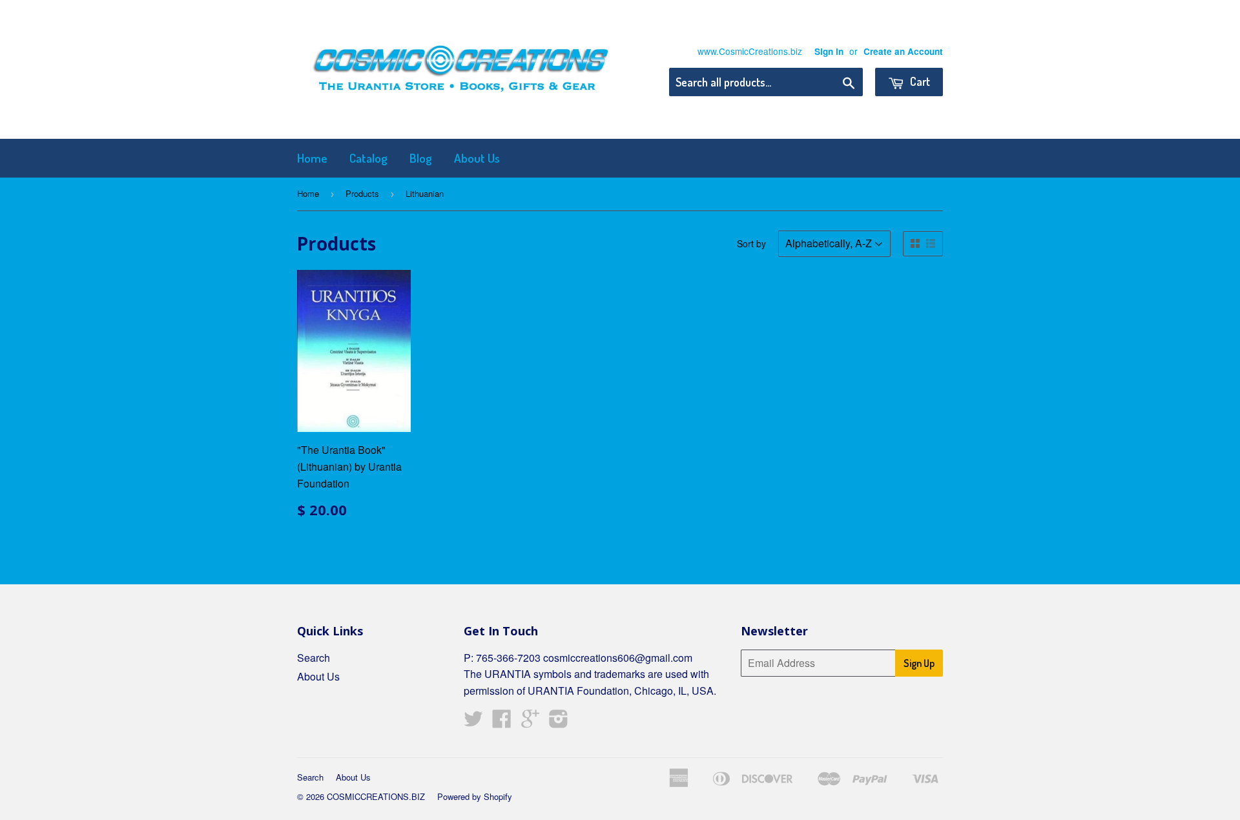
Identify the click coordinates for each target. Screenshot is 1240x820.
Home (312, 158)
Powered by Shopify (474, 796)
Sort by (751, 243)
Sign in (828, 51)
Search (313, 657)
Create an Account (903, 51)
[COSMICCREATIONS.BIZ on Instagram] (558, 722)
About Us (477, 158)
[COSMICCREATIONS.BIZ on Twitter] (473, 722)
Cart (918, 81)
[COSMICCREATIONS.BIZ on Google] (530, 722)
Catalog (368, 158)
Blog (420, 158)
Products (362, 193)
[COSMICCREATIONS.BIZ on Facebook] (502, 722)
